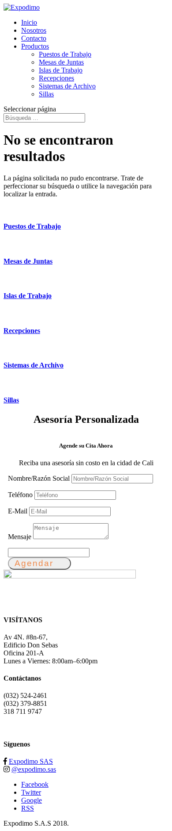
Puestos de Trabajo (65, 54)
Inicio (29, 22)
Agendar (34, 563)
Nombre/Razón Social (39, 478)
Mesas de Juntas (61, 62)
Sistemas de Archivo (67, 86)
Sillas (46, 94)
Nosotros (33, 30)
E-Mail (17, 511)
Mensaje (19, 536)
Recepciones (56, 78)
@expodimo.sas (33, 769)
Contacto (33, 38)
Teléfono (20, 494)
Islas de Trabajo (60, 70)
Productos (35, 46)
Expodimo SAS (31, 761)
